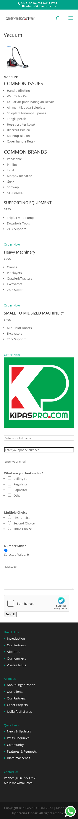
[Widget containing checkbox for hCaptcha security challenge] (36, 603)
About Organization (21, 685)
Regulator (20, 484)
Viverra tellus (16, 665)
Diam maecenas (18, 758)
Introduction (16, 638)
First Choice (21, 518)
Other (17, 495)
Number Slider (15, 546)
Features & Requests (22, 751)
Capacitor (20, 490)
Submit (10, 614)
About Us (13, 652)
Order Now (12, 244)
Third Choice (22, 529)
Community (15, 745)
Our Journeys (16, 658)
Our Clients (15, 692)
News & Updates (19, 731)
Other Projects (17, 705)
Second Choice (24, 523)
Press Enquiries (18, 738)
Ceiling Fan (21, 479)
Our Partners (16, 645)
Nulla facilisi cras (19, 711)
